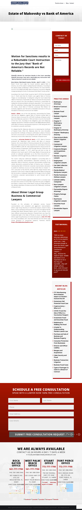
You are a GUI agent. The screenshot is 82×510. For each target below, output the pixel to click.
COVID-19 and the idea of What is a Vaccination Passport (61, 313)
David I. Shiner (15, 113)
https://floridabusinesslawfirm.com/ (22, 222)
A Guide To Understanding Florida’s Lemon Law (61, 329)
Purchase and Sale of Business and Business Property (61, 336)
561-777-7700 (46, 217)
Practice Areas (59, 3)
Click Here (20, 484)
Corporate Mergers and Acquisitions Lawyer (60, 151)
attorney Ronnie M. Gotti (27, 139)
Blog (67, 3)
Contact (72, 3)
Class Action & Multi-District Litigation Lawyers (61, 139)
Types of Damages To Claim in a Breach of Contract (61, 370)
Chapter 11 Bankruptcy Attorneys (58, 123)
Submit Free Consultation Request (40, 434)
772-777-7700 (49, 466)
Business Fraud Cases (61, 365)
